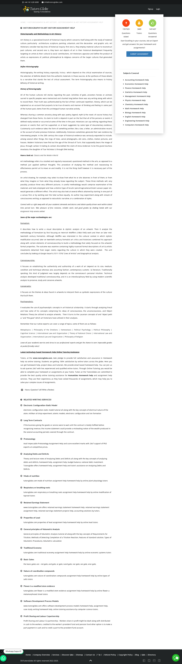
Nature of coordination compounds (39, 571)
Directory (152, 655)
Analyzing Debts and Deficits (36, 454)
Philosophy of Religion (73, 337)
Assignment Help (26, 211)
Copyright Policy (126, 655)
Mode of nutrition (31, 476)
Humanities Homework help (80, 375)
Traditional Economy (32, 548)
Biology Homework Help (135, 112)
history (62, 72)
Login (158, 9)
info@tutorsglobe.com (53, 2)
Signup (150, 9)
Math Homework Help (134, 108)
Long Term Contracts (33, 420)
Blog (137, 655)
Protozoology (29, 439)
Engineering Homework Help (137, 121)
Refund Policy (110, 655)
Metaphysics (25, 330)
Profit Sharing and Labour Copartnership (41, 616)
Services (55, 655)
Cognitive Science (27, 333)
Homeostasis (66, 330)
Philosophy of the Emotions (46, 330)
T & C (99, 655)
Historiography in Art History (42, 22)
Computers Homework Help (137, 125)
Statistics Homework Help (136, 92)
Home (23, 22)
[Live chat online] (176, 658)
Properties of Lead (32, 518)
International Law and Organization (52, 333)
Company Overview (41, 655)
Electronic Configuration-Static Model (40, 405)
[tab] (66, 390)
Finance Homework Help (135, 88)
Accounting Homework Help (137, 80)
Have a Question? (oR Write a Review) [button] (39, 390)
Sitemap (79, 655)
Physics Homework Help (135, 100)
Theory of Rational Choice (80, 333)
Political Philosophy (102, 330)
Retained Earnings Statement (36, 503)
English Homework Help (135, 116)
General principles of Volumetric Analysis (42, 529)
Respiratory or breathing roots (37, 488)
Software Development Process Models (41, 601)
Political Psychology (82, 330)
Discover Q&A (67, 655)
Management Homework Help (137, 96)
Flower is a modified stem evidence (39, 586)
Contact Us (90, 655)
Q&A (143, 655)
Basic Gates (29, 560)
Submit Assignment (139, 54)
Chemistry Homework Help (136, 104)
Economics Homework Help (136, 84)
